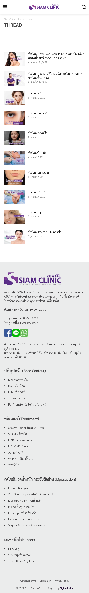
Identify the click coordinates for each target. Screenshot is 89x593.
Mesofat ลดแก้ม (18, 379)
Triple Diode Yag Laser (22, 561)
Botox (31, 32)
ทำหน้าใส (13, 465)
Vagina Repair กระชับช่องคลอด (27, 525)
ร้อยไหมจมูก (35, 212)
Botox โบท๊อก (16, 386)
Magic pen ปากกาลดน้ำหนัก (24, 500)
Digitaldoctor (66, 588)
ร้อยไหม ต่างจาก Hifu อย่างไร (44, 232)
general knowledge (57, 32)
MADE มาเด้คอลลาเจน (21, 440)
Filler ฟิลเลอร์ (16, 392)
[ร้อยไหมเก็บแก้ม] (14, 197)
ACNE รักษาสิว (16, 452)
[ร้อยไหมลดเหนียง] (14, 138)
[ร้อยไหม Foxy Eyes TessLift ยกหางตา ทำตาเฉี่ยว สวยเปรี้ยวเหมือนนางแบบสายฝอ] (14, 59)
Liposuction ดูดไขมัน (21, 488)
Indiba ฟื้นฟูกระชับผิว (21, 506)
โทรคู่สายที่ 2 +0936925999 (21, 322)
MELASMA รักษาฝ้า (19, 446)
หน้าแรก (8, 18)
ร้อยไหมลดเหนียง (38, 133)
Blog (19, 18)
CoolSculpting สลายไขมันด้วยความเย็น (31, 494)
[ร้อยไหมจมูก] (14, 217)
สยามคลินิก (38, 292)
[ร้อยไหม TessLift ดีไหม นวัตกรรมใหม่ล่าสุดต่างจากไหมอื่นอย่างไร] (14, 78)
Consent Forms (28, 580)
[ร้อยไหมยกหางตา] (14, 118)
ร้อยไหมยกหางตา (38, 113)
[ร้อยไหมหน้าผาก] (14, 98)
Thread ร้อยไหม (17, 398)
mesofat (75, 32)
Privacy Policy (61, 580)
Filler (41, 32)
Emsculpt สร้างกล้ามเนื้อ (22, 513)
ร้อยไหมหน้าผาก (37, 93)
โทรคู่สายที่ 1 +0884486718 (21, 318)
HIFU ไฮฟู (14, 548)
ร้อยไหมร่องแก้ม (37, 152)
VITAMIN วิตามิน (17, 434)
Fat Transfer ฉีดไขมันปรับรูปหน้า (27, 404)
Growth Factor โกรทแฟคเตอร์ (26, 427)
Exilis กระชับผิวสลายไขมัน (23, 519)
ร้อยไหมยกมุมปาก (38, 172)
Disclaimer (45, 580)
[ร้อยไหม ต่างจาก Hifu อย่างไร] (14, 237)
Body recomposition (15, 32)
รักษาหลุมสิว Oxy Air (19, 554)
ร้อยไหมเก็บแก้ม (37, 192)
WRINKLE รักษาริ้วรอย (20, 458)
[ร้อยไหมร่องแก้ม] (14, 158)
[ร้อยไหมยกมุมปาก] (14, 177)
